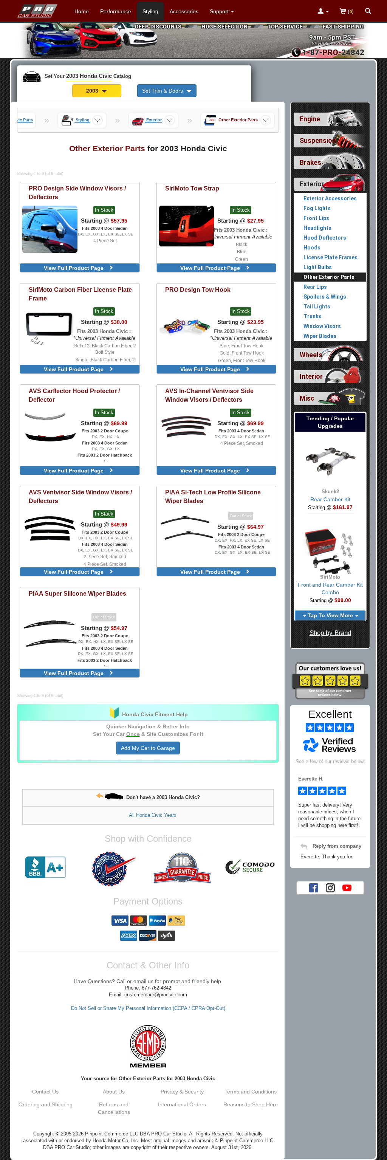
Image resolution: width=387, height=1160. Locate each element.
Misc (307, 398)
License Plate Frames (330, 257)
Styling (150, 11)
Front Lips (316, 218)
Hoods (311, 248)
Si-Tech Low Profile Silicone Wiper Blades (213, 496)
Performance (115, 11)
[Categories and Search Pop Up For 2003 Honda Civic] (368, 12)
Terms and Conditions (250, 1092)
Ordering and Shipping (46, 1104)
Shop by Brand (330, 633)
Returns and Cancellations (114, 1108)
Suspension (318, 140)
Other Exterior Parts (328, 277)
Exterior (312, 184)
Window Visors (322, 326)
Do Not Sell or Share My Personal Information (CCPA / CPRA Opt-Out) (148, 1008)
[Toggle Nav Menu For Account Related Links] (323, 12)
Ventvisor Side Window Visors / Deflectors (80, 496)
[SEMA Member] (148, 1046)
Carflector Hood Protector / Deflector (74, 395)
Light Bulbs (317, 267)
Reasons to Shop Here (250, 1104)
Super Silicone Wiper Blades (77, 593)
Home (81, 11)
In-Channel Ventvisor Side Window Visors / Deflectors (209, 395)
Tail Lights (316, 307)
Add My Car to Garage (148, 748)
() (350, 11)
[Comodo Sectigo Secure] (250, 867)
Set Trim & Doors (163, 91)
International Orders (182, 1104)
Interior (311, 376)
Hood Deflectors (324, 238)
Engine (310, 119)
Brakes (310, 162)
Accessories (184, 11)
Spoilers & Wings (324, 297)
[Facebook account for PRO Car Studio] (313, 887)
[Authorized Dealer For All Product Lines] (113, 868)
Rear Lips (315, 287)
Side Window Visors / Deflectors (77, 192)
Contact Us (45, 1092)
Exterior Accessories (330, 198)
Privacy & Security (182, 1092)
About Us (114, 1092)
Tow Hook (198, 289)
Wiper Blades (319, 336)
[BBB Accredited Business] (45, 867)
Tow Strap (192, 188)
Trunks (312, 316)
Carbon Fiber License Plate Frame (80, 294)
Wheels (311, 355)
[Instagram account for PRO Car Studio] (330, 887)
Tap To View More (330, 615)
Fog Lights (317, 208)
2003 (93, 91)
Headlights (317, 228)
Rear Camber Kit (330, 499)
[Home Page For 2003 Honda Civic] (37, 9)
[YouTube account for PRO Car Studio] (346, 887)
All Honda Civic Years (152, 815)
